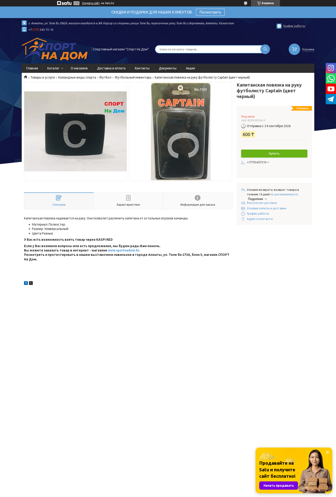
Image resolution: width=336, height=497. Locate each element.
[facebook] (26, 284)
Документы (167, 68)
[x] (31, 284)
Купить (274, 153)
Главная (32, 68)
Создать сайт (91, 3)
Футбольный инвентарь (133, 77)
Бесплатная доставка (262, 203)
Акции (190, 68)
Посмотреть (210, 12)
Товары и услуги (42, 77)
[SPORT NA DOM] (55, 48)
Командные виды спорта (77, 77)
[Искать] (265, 49)
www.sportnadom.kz (124, 250)
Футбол (105, 77)
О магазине (79, 68)
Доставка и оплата (111, 68)
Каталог (53, 68)
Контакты (142, 68)
